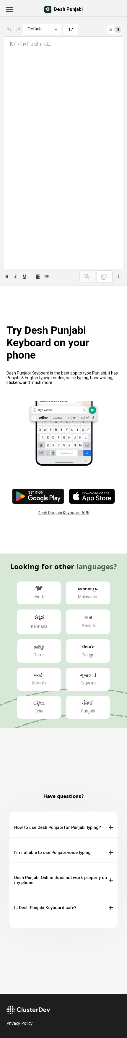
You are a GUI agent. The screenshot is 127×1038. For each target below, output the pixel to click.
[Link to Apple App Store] (92, 496)
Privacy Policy (19, 1023)
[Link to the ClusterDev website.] (63, 1010)
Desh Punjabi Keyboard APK (63, 512)
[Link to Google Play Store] (38, 496)
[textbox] (63, 152)
